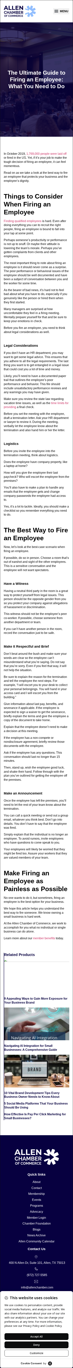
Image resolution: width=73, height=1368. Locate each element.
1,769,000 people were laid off (46, 153)
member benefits (43, 938)
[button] (61, 11)
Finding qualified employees (22, 221)
